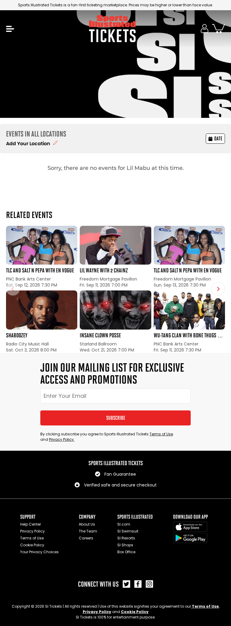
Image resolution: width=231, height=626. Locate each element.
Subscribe (115, 418)
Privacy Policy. (62, 439)
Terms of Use (161, 434)
